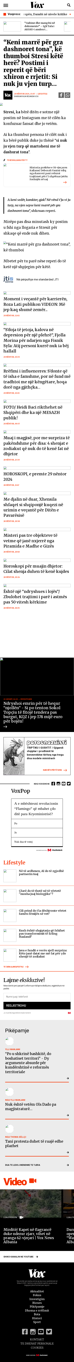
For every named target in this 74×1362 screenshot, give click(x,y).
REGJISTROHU (16, 1005)
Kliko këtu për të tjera (52, 770)
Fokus (37, 1295)
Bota (37, 1314)
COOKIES (37, 1347)
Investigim (37, 1299)
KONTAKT (37, 1339)
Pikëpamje (37, 1306)
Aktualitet (37, 1291)
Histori (37, 1318)
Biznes (37, 1303)
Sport (37, 1322)
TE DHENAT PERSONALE (37, 1343)
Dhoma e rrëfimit (37, 1310)
